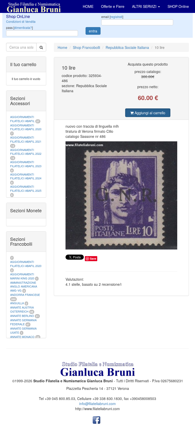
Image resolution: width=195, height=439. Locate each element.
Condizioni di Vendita (21, 21)
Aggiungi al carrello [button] (149, 112)
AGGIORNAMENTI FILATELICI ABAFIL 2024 (25, 176)
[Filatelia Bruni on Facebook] (96, 419)
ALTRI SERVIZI (144, 6)
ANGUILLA (17, 303)
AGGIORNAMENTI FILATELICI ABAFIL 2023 (25, 164)
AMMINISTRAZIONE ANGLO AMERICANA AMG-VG (23, 286)
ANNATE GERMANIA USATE (23, 330)
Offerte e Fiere (112, 6)
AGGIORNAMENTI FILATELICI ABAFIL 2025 (25, 188)
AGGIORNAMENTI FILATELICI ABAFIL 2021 (25, 139)
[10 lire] (121, 195)
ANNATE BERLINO (22, 316)
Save (93, 258)
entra (93, 30)
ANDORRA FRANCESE (25, 295)
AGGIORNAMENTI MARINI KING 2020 (22, 276)
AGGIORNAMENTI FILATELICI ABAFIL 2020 (25, 127)
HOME (88, 6)
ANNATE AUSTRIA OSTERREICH (22, 309)
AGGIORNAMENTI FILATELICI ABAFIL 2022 (25, 152)
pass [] (19, 27)
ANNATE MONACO (22, 337)
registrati (116, 16)
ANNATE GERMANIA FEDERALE (23, 322)
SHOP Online (178, 6)
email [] (112, 16)
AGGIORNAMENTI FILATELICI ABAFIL (22, 119)
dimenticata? (23, 27)
